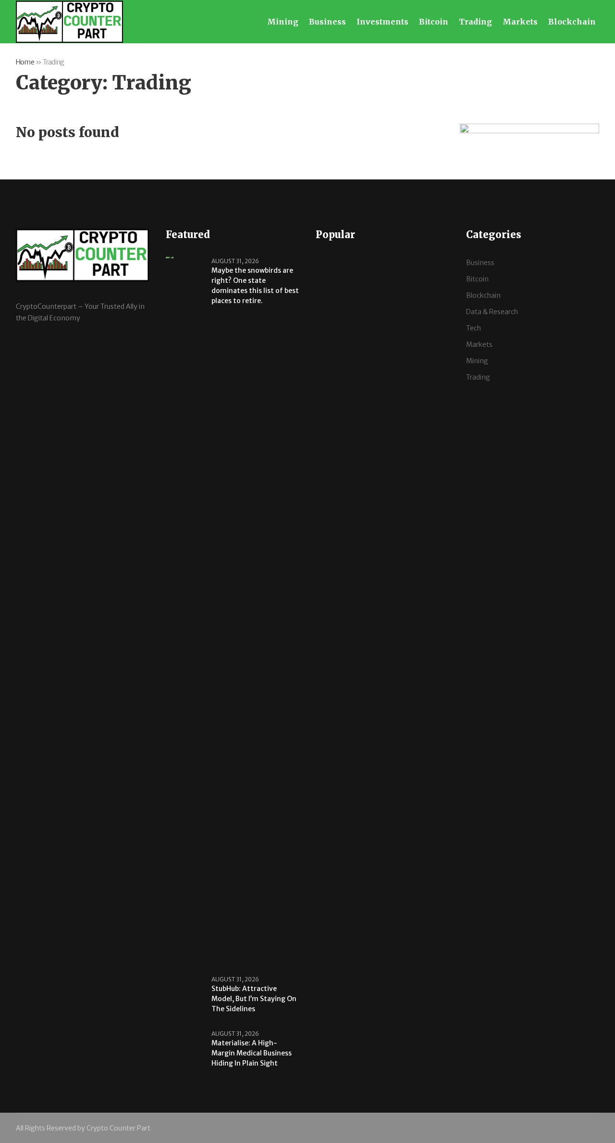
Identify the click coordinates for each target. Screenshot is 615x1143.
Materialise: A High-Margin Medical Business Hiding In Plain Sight (251, 1053)
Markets (479, 344)
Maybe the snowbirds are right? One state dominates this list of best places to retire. (255, 285)
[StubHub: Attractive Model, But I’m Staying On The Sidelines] (185, 997)
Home (25, 62)
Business (480, 262)
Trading (478, 377)
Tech (473, 328)
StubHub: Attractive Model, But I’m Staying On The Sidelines (253, 998)
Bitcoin (477, 279)
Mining (477, 360)
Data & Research (492, 311)
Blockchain (483, 295)
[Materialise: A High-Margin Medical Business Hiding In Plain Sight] (185, 1051)
